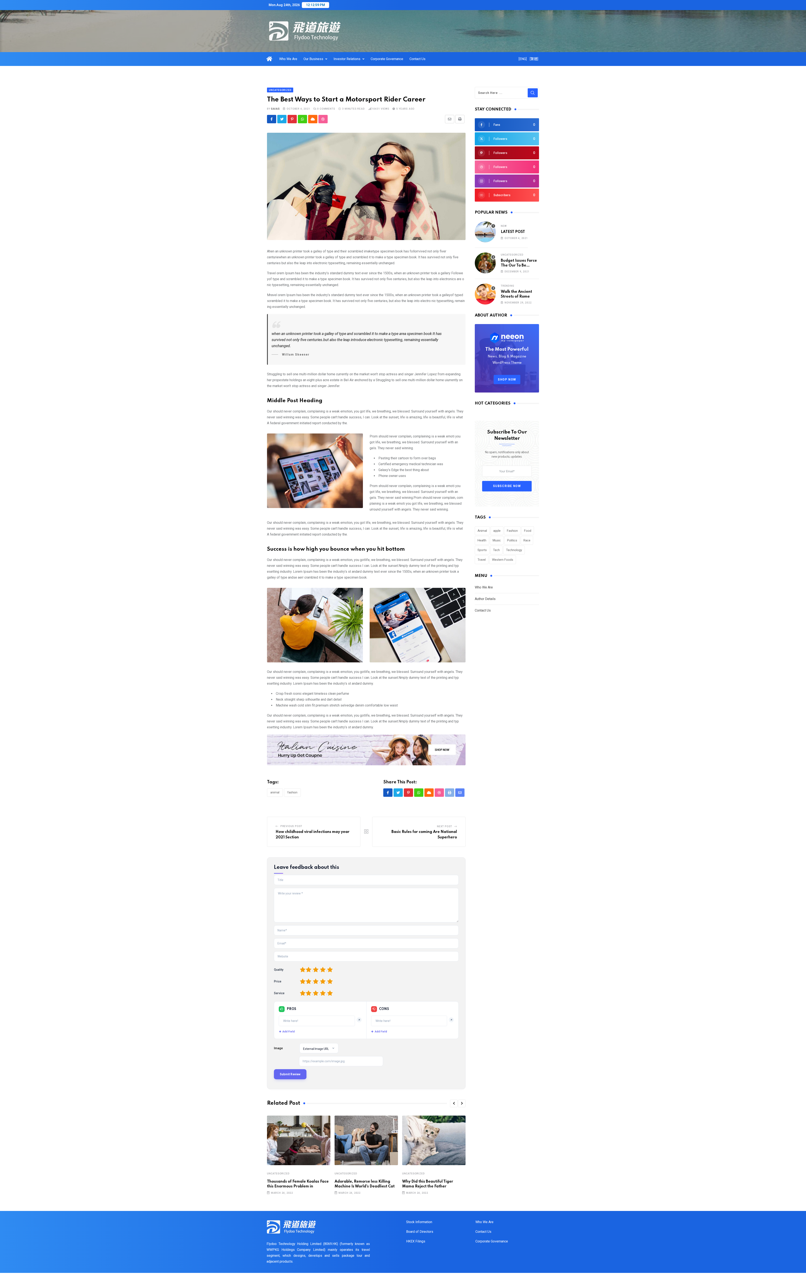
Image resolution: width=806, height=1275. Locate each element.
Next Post (444, 826)
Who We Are (288, 59)
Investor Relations (347, 59)
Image (278, 1048)
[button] (454, 1103)
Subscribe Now (507, 486)
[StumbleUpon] (323, 119)
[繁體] (534, 59)
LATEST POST (513, 232)
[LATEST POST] (485, 231)
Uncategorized (278, 1173)
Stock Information (419, 1222)
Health (482, 540)
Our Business (313, 59)
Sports (482, 550)
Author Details (485, 599)
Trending (507, 285)
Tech (496, 550)
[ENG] (523, 59)
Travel (482, 560)
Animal (274, 792)
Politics (512, 540)
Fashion (292, 792)
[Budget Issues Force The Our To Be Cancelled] (485, 262)
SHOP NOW (507, 379)
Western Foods (502, 560)
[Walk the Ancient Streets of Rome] (485, 294)
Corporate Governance (387, 59)
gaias (275, 108)
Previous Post (291, 826)
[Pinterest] (292, 119)
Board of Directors (419, 1232)
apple (497, 531)
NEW (503, 226)
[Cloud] (312, 119)
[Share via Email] (449, 119)
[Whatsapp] (302, 119)
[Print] (459, 119)
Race (526, 540)
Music (497, 540)
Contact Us (417, 59)
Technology (514, 550)
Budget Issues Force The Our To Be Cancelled (519, 265)
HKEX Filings (415, 1241)
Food (527, 531)
